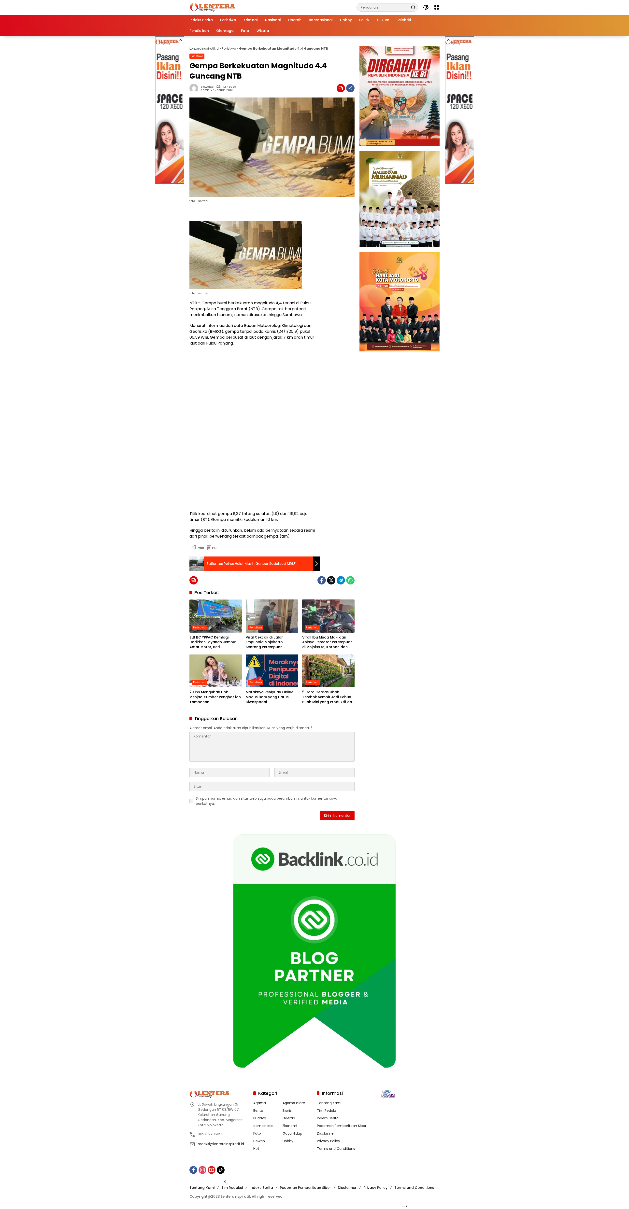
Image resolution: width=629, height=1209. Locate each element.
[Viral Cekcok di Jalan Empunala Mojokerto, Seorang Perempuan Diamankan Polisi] (272, 615)
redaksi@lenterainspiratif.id (221, 1143)
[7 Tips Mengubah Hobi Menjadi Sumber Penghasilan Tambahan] (215, 670)
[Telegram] (341, 580)
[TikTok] (221, 1170)
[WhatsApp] (350, 580)
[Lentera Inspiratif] (212, 7)
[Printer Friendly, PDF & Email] (204, 548)
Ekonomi (290, 1125)
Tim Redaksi (327, 1110)
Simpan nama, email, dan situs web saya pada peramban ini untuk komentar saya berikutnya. (266, 801)
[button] (413, 7)
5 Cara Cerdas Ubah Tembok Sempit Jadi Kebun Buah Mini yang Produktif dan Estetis (328, 697)
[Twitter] (331, 580)
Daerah (289, 1118)
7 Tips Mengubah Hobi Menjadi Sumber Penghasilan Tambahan (215, 697)
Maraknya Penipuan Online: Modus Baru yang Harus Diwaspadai (270, 697)
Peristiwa (229, 48)
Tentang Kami (329, 1102)
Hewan (259, 1141)
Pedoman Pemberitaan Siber (341, 1125)
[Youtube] (211, 1170)
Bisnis (287, 1110)
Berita (258, 1110)
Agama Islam (294, 1102)
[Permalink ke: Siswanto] (195, 88)
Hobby (288, 1141)
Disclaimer (326, 1133)
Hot (256, 1148)
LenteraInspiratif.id (204, 48)
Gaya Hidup (292, 1133)
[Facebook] (321, 580)
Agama (259, 1102)
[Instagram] (202, 1170)
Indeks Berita (328, 1118)
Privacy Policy (328, 1141)
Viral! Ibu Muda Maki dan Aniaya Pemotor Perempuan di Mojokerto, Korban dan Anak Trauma (327, 642)
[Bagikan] (350, 88)
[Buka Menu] (437, 7)
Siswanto (207, 86)
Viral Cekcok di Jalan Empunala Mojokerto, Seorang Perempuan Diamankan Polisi (265, 642)
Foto (257, 1133)
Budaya (259, 1118)
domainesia (263, 1125)
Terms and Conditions (336, 1148)
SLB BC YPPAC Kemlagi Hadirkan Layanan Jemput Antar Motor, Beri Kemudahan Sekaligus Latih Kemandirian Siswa (214, 642)
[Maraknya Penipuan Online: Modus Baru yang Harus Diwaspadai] (272, 670)
